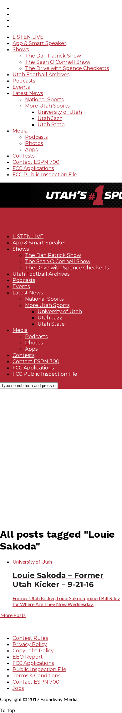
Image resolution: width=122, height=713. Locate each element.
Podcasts (24, 81)
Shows (21, 50)
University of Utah (60, 112)
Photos (34, 143)
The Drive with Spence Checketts (67, 68)
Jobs (18, 688)
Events (21, 87)
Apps (31, 150)
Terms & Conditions (36, 676)
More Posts (13, 615)
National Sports (44, 100)
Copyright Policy (33, 651)
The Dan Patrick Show (53, 56)
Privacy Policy (30, 644)
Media (20, 131)
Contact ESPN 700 (36, 162)
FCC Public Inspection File (45, 175)
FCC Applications (33, 168)
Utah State (51, 125)
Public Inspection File (39, 669)
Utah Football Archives (41, 75)
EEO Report (28, 657)
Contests (23, 156)
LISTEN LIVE (28, 37)
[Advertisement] (61, 455)
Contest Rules (30, 638)
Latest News (28, 93)
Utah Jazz (50, 118)
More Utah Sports (47, 106)
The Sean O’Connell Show (57, 62)
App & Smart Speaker (39, 43)
